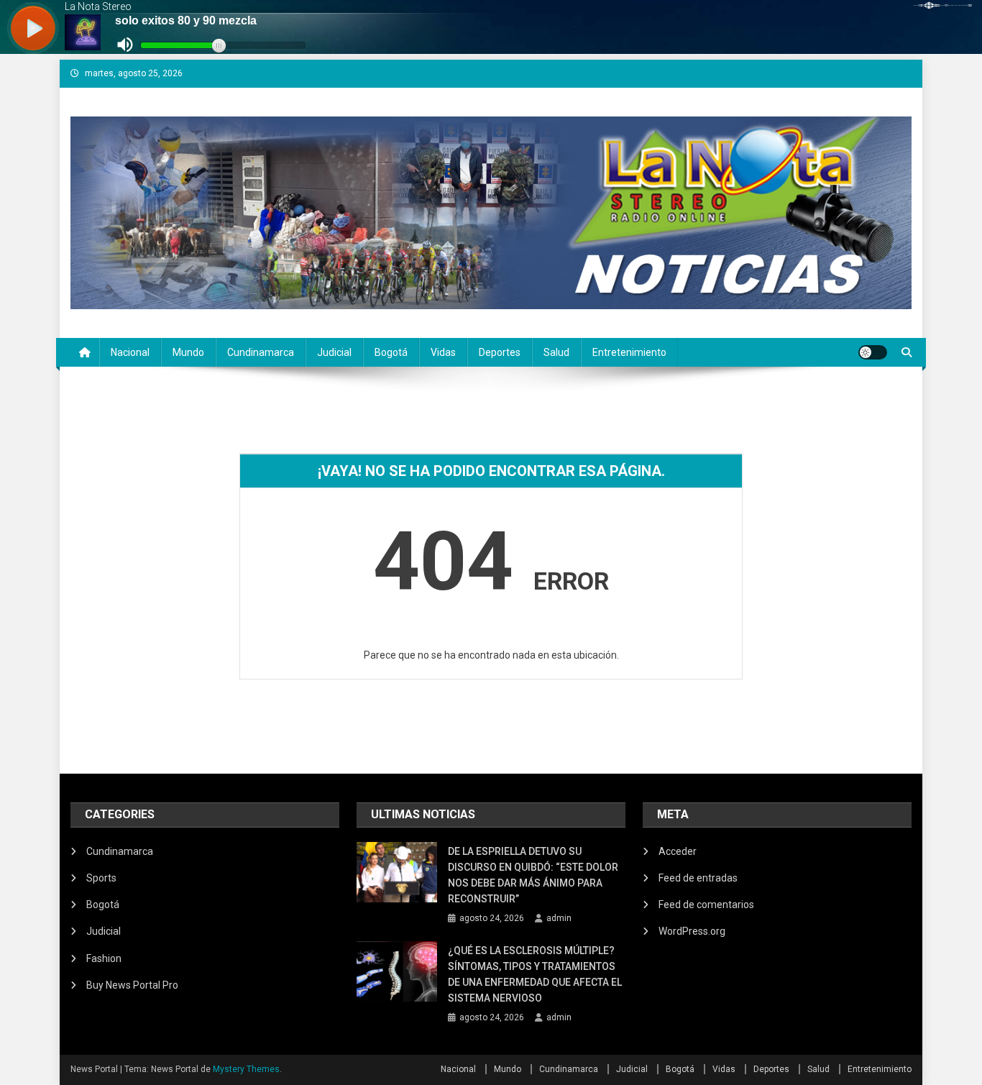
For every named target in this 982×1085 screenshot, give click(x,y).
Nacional (130, 352)
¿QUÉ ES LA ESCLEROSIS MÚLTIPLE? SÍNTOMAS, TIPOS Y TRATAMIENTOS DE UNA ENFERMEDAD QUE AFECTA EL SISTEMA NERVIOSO (535, 974)
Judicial (334, 352)
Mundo (188, 352)
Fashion (103, 958)
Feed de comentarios (706, 904)
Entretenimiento (629, 352)
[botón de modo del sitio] (872, 352)
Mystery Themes (246, 1069)
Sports (101, 878)
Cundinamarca (260, 352)
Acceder (678, 851)
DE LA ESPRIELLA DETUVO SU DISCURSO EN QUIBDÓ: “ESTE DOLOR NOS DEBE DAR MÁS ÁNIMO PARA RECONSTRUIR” (533, 875)
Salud (556, 352)
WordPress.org (692, 931)
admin (559, 918)
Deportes (499, 352)
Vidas (443, 352)
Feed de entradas (698, 878)
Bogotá (391, 352)
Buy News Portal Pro (132, 985)
